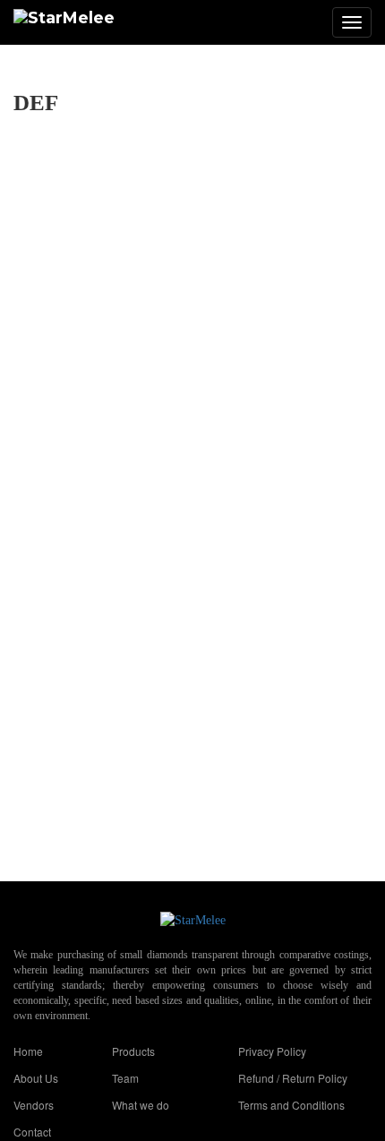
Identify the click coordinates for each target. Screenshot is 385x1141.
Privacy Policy (272, 1051)
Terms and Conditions (291, 1104)
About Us (35, 1077)
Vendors (33, 1104)
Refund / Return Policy (292, 1077)
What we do (140, 1104)
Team (125, 1077)
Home (28, 1051)
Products (133, 1051)
